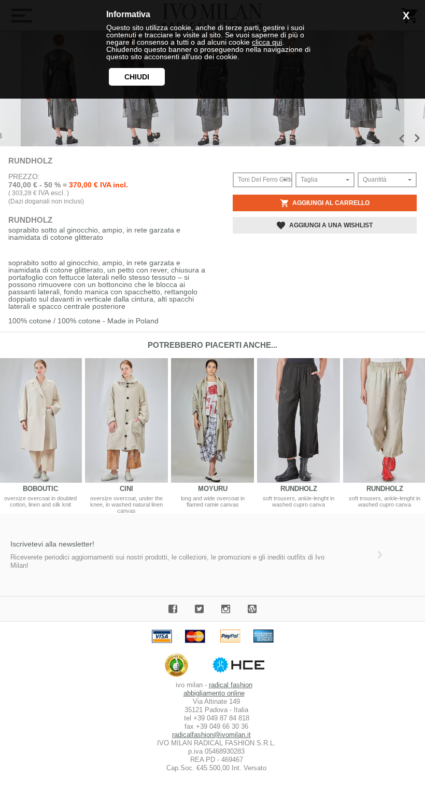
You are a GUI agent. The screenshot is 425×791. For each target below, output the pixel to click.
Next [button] (417, 138)
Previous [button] (401, 138)
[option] (126, 436)
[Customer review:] (179, 676)
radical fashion (230, 685)
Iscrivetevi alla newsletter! (52, 544)
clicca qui (267, 42)
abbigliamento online (214, 693)
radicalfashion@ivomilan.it (211, 735)
